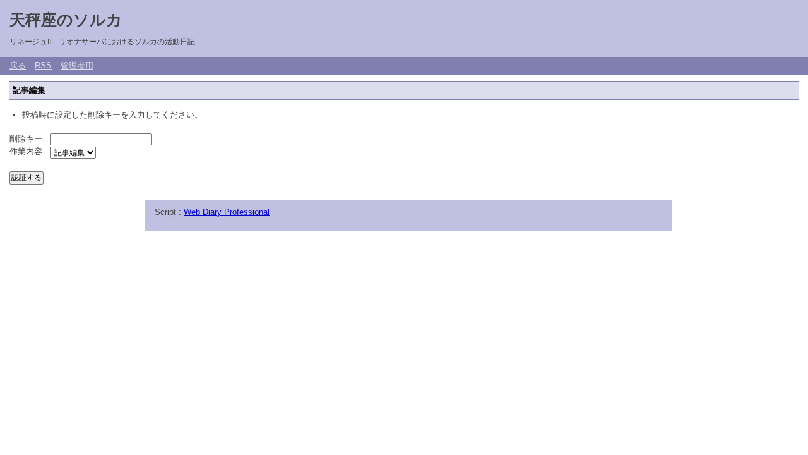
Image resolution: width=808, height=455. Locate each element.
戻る (17, 65)
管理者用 (77, 65)
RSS (43, 65)
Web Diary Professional (227, 212)
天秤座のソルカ (65, 19)
